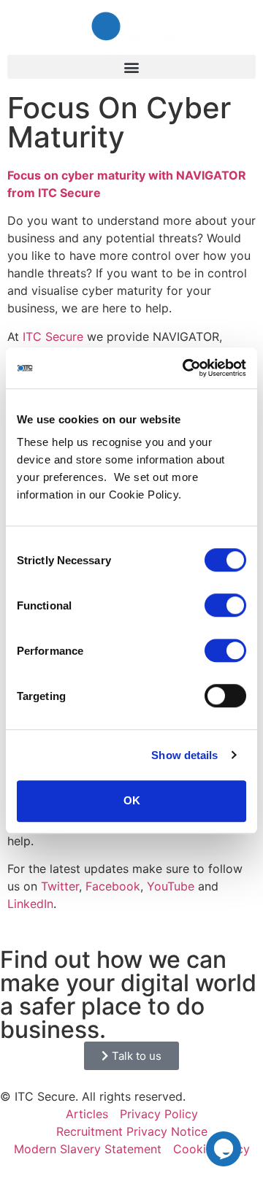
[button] (131, 67)
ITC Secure (53, 336)
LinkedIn (30, 903)
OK (131, 800)
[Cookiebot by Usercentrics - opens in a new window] (185, 367)
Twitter (60, 886)
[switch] (225, 605)
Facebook (112, 886)
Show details (184, 755)
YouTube (170, 886)
